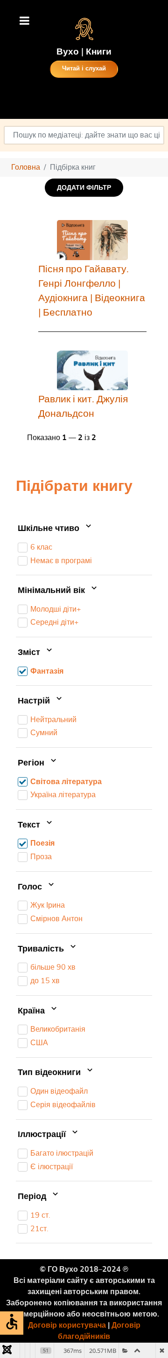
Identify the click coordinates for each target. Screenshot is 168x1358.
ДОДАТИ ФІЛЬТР (84, 187)
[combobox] (84, 135)
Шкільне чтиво (50, 528)
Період (33, 1197)
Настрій (35, 701)
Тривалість (42, 949)
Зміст (30, 652)
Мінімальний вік (52, 590)
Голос (31, 887)
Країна (32, 1011)
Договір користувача (67, 1325)
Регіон (32, 763)
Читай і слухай (84, 69)
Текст (30, 825)
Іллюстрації (43, 1135)
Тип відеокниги (50, 1073)
